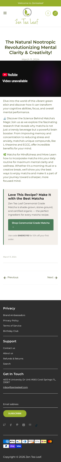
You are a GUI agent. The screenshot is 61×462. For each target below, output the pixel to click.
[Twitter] (5, 425)
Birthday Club (10, 331)
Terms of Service (12, 325)
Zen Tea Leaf (33, 456)
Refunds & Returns (13, 358)
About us (8, 353)
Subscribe (14, 413)
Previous (12, 277)
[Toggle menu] (5, 13)
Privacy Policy (11, 320)
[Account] (48, 15)
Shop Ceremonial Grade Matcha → (31, 224)
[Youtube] (31, 425)
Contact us (9, 348)
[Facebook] (12, 425)
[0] (55, 15)
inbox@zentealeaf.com (15, 387)
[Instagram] (24, 425)
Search (7, 363)
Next (50, 277)
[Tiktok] (37, 425)
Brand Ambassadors (14, 315)
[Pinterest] (18, 425)
